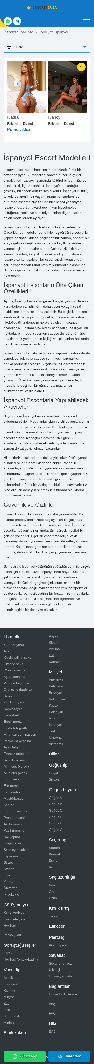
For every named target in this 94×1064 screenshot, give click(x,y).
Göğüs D (55, 817)
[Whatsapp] (8, 21)
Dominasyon (13, 709)
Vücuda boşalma (16, 683)
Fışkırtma (11, 856)
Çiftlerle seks (13, 664)
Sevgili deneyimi (16, 760)
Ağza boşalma (14, 677)
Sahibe (9, 805)
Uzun (53, 898)
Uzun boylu (12, 1016)
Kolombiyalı (58, 699)
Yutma (8, 882)
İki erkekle (11, 894)
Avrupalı (55, 649)
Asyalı (53, 636)
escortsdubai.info (19, 32)
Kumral (54, 854)
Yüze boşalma (14, 670)
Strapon (10, 862)
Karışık (54, 662)
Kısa (52, 885)
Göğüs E (55, 823)
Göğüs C (55, 810)
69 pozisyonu (14, 645)
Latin (52, 655)
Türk (52, 731)
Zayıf (7, 1003)
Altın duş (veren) (16, 766)
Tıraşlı (54, 916)
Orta (52, 891)
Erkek (8, 953)
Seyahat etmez (60, 963)
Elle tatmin (12, 786)
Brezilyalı (56, 693)
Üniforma (11, 888)
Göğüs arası (13, 843)
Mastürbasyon (14, 798)
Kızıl (52, 867)
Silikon (54, 779)
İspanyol (55, 725)
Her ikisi (10, 925)
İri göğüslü (12, 984)
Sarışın (54, 848)
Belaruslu (56, 686)
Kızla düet (11, 715)
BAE (52, 1031)
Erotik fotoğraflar (16, 728)
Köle (7, 875)
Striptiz (9, 869)
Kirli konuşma (14, 702)
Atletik (8, 977)
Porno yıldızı (13, 935)
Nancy (54, 117)
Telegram (73, 1056)
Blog (52, 1004)
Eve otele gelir (14, 919)
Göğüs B (55, 804)
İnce (7, 1009)
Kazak (53, 705)
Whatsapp (28, 1056)
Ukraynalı (56, 737)
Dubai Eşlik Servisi (63, 994)
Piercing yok (58, 945)
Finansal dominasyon (20, 734)
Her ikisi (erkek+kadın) (21, 959)
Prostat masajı (15, 818)
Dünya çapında (60, 976)
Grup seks (11, 779)
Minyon (9, 997)
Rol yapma (12, 837)
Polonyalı (56, 712)
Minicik (9, 1023)
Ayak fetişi (11, 747)
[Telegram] (17, 21)
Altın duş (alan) (15, 773)
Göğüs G (56, 830)
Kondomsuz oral (16, 811)
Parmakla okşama (17, 741)
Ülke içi (54, 970)
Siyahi (53, 642)
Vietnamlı (56, 744)
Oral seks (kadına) (18, 689)
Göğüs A (55, 798)
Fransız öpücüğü (16, 753)
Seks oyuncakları (17, 850)
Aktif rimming (13, 824)
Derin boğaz (13, 696)
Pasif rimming (14, 830)
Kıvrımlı (9, 990)
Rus (52, 718)
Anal (7, 651)
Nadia (13, 117)
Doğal (53, 773)
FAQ (52, 1013)
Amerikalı (56, 680)
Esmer (54, 860)
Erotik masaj (13, 721)
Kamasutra (12, 792)
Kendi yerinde (14, 912)
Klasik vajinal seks (17, 657)
